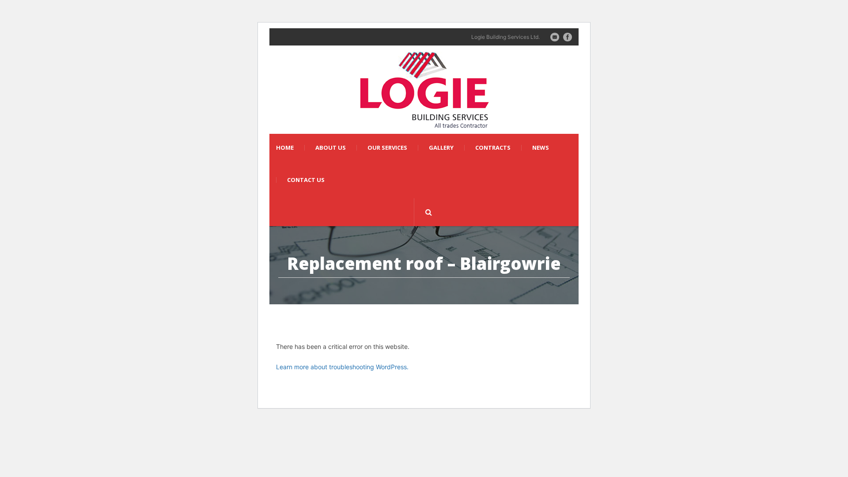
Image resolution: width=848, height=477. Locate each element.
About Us (330, 148)
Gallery (441, 148)
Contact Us (306, 180)
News (540, 148)
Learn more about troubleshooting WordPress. (342, 367)
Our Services (387, 148)
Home (285, 148)
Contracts (493, 148)
